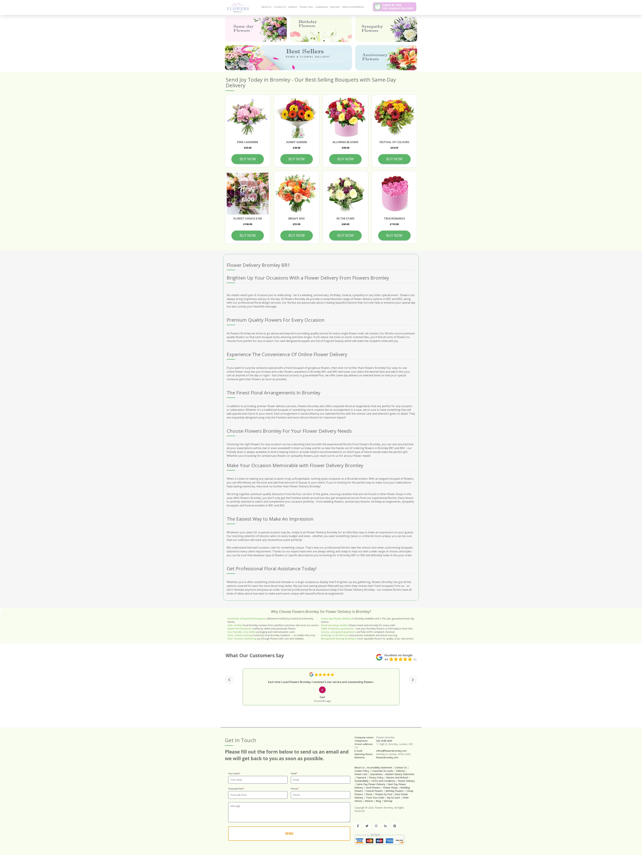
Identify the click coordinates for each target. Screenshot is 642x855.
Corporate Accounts (382, 770)
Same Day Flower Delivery (370, 784)
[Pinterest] (394, 826)
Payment (335, 7)
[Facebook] (357, 826)
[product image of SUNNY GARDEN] (297, 117)
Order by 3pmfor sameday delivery (397, 6)
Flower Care (306, 7)
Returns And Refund (353, 7)
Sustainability (361, 780)
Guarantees (321, 7)
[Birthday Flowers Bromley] (321, 29)
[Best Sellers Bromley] (288, 57)
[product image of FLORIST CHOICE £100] (248, 194)
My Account (393, 797)
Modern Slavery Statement (399, 774)
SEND (289, 833)
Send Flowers (373, 787)
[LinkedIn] (385, 826)
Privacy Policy (376, 777)
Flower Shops (390, 787)
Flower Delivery (406, 780)
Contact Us (280, 7)
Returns (369, 801)
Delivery (292, 7)
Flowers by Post (383, 794)
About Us (266, 7)
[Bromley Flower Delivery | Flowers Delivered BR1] (236, 7)
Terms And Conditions (383, 780)
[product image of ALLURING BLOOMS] (345, 117)
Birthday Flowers (395, 790)
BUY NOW (248, 159)
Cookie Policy (361, 770)
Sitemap (388, 801)
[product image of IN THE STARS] (345, 194)
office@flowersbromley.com (391, 750)
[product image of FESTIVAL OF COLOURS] (394, 117)
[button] (229, 679)
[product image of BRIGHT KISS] (297, 194)
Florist (369, 794)
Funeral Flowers (374, 790)
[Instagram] (376, 826)
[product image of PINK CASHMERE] (248, 117)
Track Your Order (375, 797)
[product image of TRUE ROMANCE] (394, 194)
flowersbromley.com (387, 757)
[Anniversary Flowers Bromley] (386, 57)
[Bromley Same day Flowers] (256, 29)
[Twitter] (367, 826)
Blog (378, 801)
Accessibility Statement (379, 767)
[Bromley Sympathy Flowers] (386, 29)
